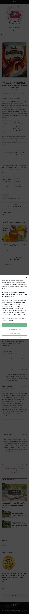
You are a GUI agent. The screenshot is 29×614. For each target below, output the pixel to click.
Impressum (24, 337)
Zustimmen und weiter (14, 325)
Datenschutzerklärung (16, 337)
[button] (26, 277)
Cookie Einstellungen (14, 333)
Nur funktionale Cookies (15, 329)
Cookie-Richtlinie (6, 337)
